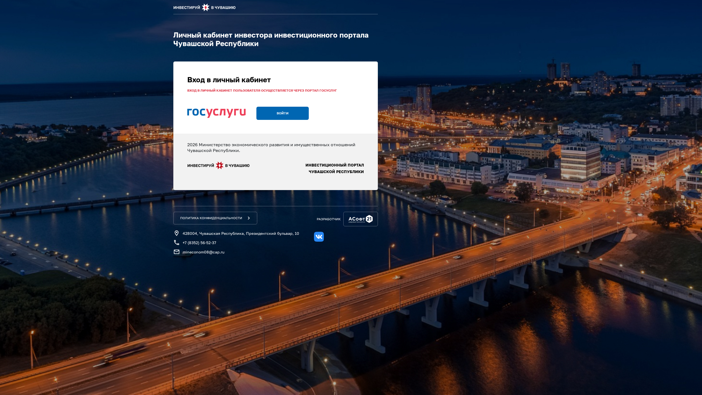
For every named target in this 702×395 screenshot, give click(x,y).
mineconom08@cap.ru (203, 252)
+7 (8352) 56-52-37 (199, 242)
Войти (282, 113)
